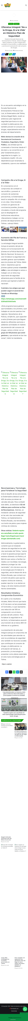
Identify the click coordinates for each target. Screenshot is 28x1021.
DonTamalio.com (14, 1008)
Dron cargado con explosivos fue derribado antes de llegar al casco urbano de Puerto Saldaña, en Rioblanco (20, 962)
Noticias (16, 20)
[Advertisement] (17, 5)
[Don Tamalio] (7, 5)
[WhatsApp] (9, 54)
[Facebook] (2, 54)
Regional (17, 23)
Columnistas (14, 1011)
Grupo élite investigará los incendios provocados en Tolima (5, 960)
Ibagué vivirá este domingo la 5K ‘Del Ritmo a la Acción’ (6, 838)
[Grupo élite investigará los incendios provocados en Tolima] (7, 900)
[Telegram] (13, 54)
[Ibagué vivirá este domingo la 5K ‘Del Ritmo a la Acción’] (7, 779)
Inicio (12, 20)
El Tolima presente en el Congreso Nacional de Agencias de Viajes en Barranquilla (21, 734)
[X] (6, 54)
